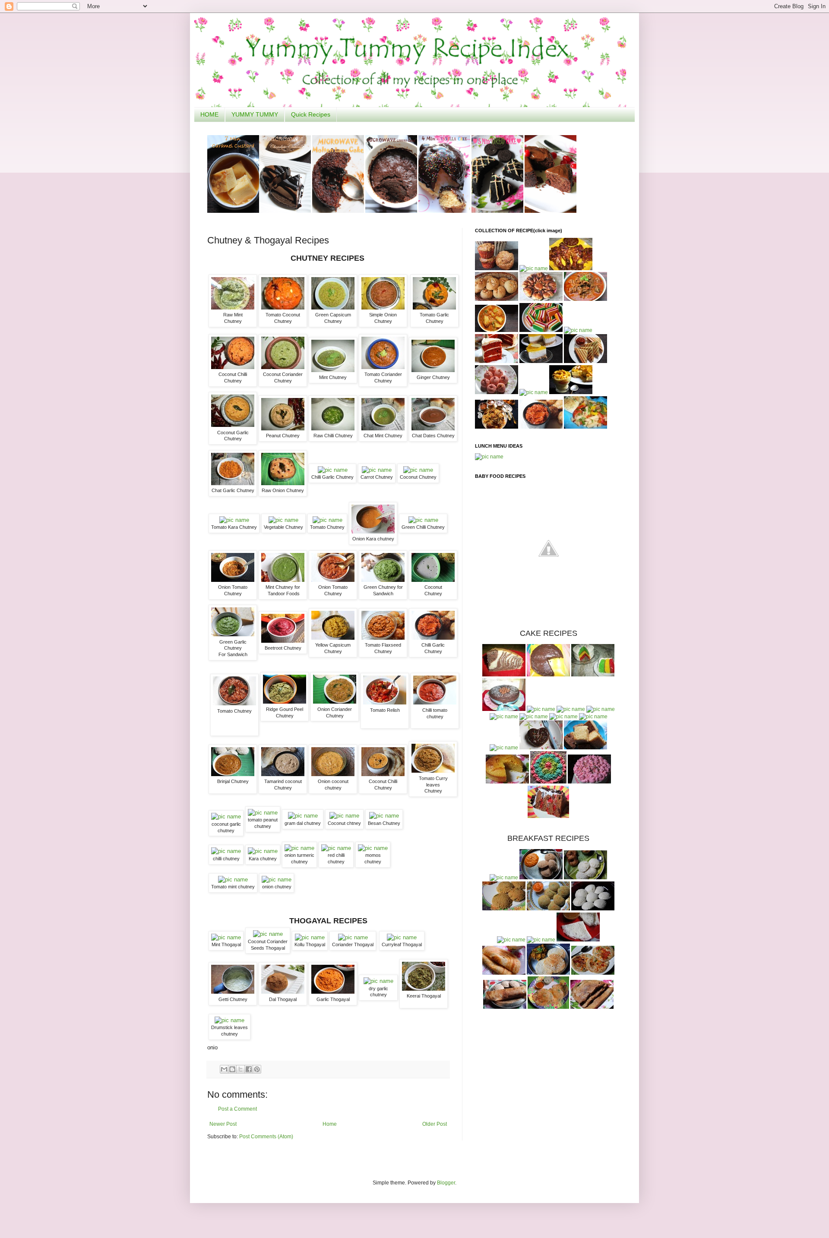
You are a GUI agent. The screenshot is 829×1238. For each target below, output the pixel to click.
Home (330, 1124)
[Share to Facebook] (248, 1069)
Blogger (446, 1183)
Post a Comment (237, 1109)
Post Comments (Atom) (266, 1137)
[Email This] (224, 1069)
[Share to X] (240, 1069)
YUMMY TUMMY (254, 114)
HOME (209, 114)
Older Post (434, 1124)
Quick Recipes (310, 114)
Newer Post (223, 1124)
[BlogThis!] (232, 1069)
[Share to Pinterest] (257, 1069)
